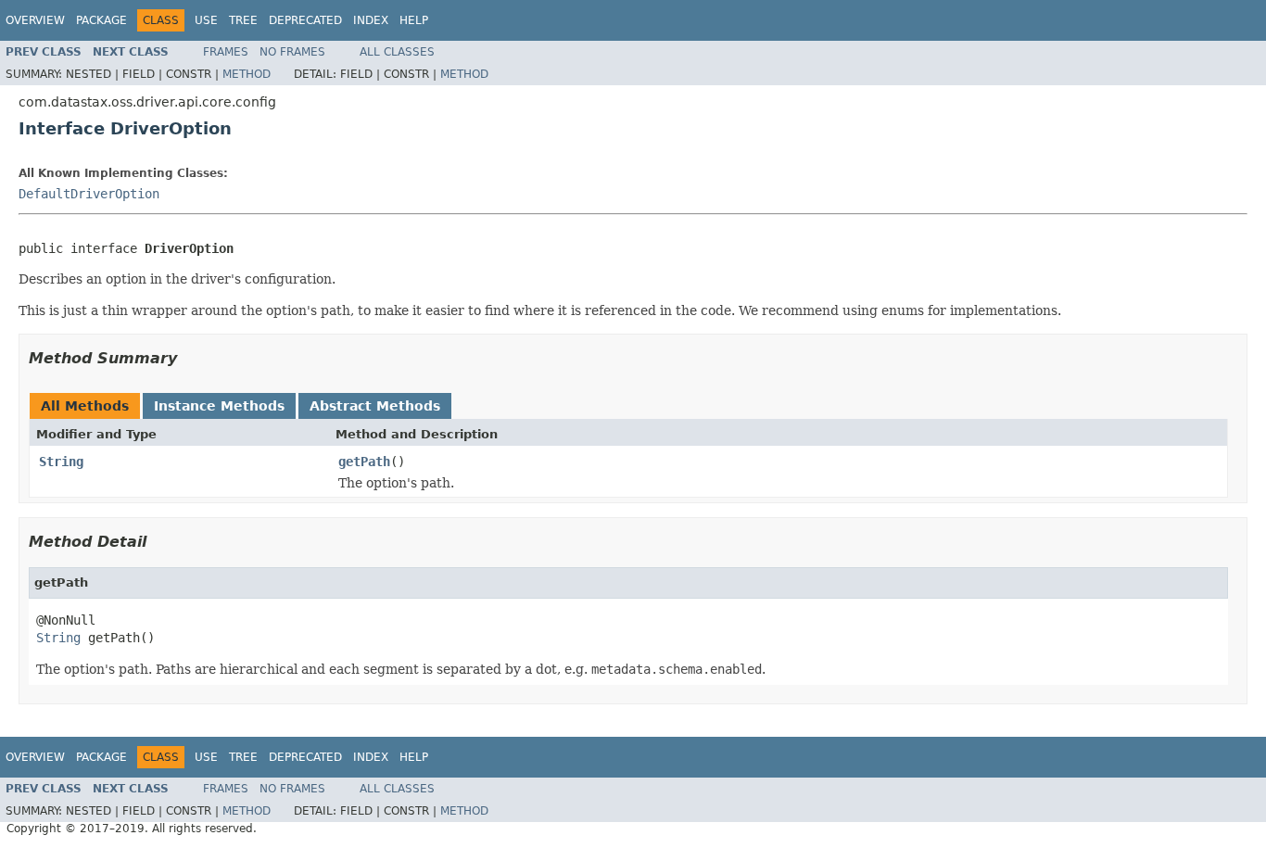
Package (101, 20)
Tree (243, 20)
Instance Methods (219, 406)
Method (246, 74)
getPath (364, 461)
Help (413, 20)
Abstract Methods (375, 406)
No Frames (292, 51)
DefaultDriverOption (89, 193)
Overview (35, 20)
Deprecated (305, 20)
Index (370, 20)
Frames (225, 51)
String (61, 461)
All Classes (397, 51)
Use (206, 20)
